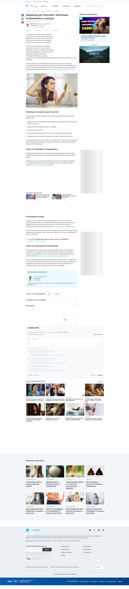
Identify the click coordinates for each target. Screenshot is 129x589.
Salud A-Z (35, 11)
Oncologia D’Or (94, 581)
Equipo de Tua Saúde (40, 27)
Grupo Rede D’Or (72, 574)
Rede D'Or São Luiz (84, 581)
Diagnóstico (38, 30)
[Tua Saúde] (31, 5)
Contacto (63, 555)
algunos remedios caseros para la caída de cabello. (53, 256)
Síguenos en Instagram (94, 530)
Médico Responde (37, 1)
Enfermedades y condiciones (46, 11)
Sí (50, 294)
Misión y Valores (87, 546)
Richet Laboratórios (111, 581)
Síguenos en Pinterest (103, 530)
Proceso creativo (65, 549)
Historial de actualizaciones (36, 300)
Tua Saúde (28, 1)
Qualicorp (120, 581)
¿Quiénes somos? (65, 546)
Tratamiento (55, 30)
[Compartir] (22, 15)
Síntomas (28, 30)
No (58, 294)
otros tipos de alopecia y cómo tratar (62, 69)
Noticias (46, 1)
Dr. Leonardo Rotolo (40, 276)
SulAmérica (102, 581)
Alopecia (57, 11)
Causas (47, 30)
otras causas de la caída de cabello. (43, 165)
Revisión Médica (87, 549)
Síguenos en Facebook (99, 530)
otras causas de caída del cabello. (64, 226)
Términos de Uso (87, 552)
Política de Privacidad (66, 552)
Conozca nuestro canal (90, 530)
